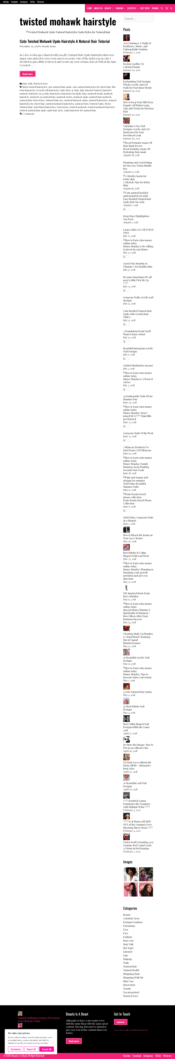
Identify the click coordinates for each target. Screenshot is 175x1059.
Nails (126, 962)
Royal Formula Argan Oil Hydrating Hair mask (136, 150)
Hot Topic (145, 8)
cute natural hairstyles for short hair (92, 86)
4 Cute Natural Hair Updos (137, 691)
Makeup (127, 959)
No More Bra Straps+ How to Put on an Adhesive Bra (138, 746)
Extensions (129, 925)
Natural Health (131, 970)
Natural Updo (97, 103)
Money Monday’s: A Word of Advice (138, 380)
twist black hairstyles (45, 107)
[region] (31, 1041)
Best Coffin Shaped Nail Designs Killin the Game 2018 (136, 727)
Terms (146, 1030)
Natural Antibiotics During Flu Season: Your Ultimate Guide (39, 1019)
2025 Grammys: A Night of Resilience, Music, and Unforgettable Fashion (137, 46)
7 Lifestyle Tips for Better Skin (136, 184)
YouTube (6, 1)
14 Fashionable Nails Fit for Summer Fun (138, 398)
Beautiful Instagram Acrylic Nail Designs (138, 350)
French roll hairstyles (48, 90)
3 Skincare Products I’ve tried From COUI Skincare (137, 449)
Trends (155, 8)
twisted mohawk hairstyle (101, 107)
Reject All (31, 1049)
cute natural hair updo (59, 86)
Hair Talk (27, 83)
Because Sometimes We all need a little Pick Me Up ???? (137, 280)
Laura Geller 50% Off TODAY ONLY (138, 231)
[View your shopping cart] (166, 8)
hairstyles (55, 93)
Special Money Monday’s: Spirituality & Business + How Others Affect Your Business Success (136, 614)
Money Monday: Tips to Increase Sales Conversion (137, 676)
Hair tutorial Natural (90, 90)
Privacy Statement (120, 1030)
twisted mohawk (78, 107)
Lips (125, 955)
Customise (16, 1049)
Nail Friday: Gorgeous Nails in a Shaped (138, 519)
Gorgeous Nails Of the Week (138, 433)
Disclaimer (138, 1030)
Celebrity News (131, 918)
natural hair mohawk (100, 96)
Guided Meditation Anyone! (138, 365)
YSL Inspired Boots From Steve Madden (136, 595)
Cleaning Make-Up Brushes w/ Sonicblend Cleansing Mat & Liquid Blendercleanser (138, 638)
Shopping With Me (133, 977)
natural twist (81, 103)
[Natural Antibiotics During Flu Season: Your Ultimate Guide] (20, 1013)
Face (125, 933)
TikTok (32, 1)
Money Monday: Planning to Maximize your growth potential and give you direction (138, 574)
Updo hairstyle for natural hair (80, 110)
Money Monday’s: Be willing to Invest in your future (138, 248)
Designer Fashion (132, 922)
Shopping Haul (131, 973)
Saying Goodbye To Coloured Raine (133, 65)
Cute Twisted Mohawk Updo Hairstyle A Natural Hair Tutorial (65, 41)
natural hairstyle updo (76, 100)
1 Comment (28, 113)
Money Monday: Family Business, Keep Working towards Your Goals (136, 467)
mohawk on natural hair (42, 96)
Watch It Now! (40, 83)
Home (89, 8)
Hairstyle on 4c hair (39, 93)
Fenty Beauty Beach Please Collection (137, 502)
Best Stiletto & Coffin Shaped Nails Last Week (136, 554)
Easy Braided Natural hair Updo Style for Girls (137, 200)
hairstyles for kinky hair (73, 93)
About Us (98, 8)
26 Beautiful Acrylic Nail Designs (136, 659)
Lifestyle (131, 8)
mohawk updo (80, 96)
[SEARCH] (162, 8)
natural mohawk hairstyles (60, 103)
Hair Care (128, 940)
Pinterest (40, 1)
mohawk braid (95, 93)
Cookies (131, 1030)
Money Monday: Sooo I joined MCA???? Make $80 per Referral (137, 416)
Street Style (129, 984)
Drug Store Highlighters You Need (136, 217)
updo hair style (55, 110)
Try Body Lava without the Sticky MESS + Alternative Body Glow (137, 765)
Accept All (46, 1049)
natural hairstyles (98, 100)
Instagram (24, 1)
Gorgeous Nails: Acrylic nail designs (138, 299)
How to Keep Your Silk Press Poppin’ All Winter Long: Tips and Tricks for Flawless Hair (138, 107)
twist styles (62, 107)
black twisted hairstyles (34, 86)
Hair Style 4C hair (69, 90)
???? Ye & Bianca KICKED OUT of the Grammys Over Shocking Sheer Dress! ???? (138, 824)
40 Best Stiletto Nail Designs (133, 708)
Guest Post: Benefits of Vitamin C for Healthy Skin (137, 265)
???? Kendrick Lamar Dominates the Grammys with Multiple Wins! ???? (136, 803)
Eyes (125, 929)
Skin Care (128, 981)
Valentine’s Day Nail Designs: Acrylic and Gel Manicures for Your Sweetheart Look (136, 130)
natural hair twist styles (32, 100)
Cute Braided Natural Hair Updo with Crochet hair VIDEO (137, 314)
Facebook (14, 1)
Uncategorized (131, 992)
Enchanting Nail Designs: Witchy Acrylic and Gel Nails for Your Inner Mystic (137, 84)
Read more (29, 74)
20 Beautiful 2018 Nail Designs (135, 784)
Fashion (119, 8)
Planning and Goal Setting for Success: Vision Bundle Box (137, 165)
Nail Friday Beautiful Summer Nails (134, 485)
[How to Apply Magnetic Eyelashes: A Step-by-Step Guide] (20, 1025)
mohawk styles (64, 96)
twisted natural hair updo (33, 110)
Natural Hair (130, 966)
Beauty (108, 8)
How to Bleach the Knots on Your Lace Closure (138, 536)
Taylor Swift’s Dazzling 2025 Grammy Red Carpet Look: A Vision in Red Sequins (138, 845)
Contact (121, 1022)
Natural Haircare (54, 100)
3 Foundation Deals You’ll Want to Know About (137, 332)
